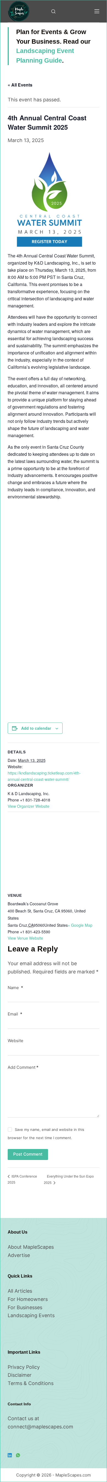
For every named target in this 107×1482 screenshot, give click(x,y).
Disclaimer (20, 1375)
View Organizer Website (28, 806)
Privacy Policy (24, 1367)
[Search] (53, 11)
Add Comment (23, 1067)
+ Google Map (80, 925)
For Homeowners (28, 1299)
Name (15, 987)
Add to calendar (36, 728)
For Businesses (25, 1307)
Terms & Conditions (31, 1383)
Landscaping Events (31, 1315)
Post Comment (28, 1154)
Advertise (19, 1255)
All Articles (20, 1291)
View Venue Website (25, 938)
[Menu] (96, 11)
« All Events (20, 85)
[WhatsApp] (18, 1455)
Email (15, 1014)
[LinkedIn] (10, 1455)
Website (15, 1040)
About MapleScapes (31, 1247)
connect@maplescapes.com (40, 1427)
